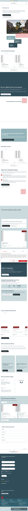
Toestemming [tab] (4, 251)
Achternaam (2, 463)
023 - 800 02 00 (3, 504)
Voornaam (2, 460)
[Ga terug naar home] (14, 3)
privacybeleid (9, 473)
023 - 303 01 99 (21, 504)
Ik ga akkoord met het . (6, 473)
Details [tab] (14, 251)
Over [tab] (23, 251)
